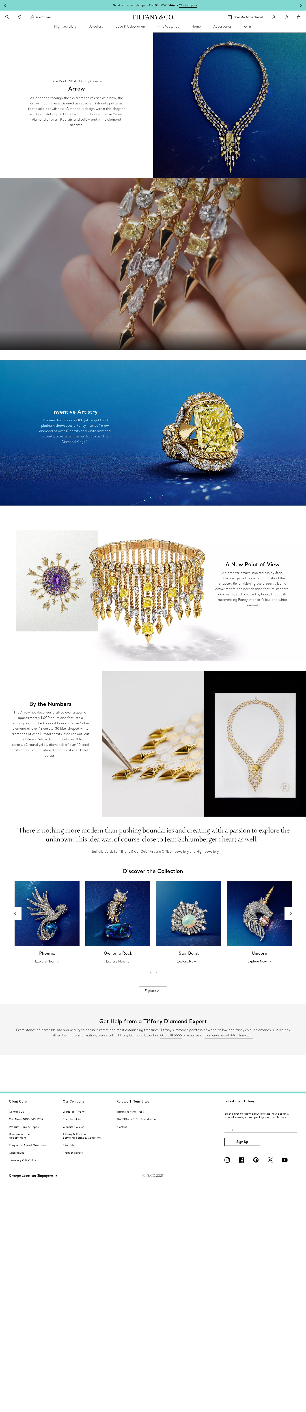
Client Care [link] (43, 17)
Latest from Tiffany (239, 1101)
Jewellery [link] (96, 26)
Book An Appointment (248, 17)
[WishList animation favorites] (286, 17)
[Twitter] (271, 1160)
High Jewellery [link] (65, 26)
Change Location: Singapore (31, 1176)
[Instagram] (228, 1160)
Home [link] (196, 26)
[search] (7, 17)
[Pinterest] (256, 1160)
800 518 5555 (171, 1035)
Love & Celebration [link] (130, 26)
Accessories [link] (222, 26)
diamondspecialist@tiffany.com (229, 1035)
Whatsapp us (188, 5)
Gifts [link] (248, 26)
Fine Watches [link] (168, 26)
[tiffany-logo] (152, 17)
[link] (20, 17)
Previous (15, 913)
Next (290, 913)
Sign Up (242, 1142)
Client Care (18, 1101)
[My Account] (274, 17)
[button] (7, 17)
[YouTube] (285, 1160)
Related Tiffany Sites (132, 1101)
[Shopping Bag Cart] (299, 17)
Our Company (73, 1101)
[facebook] (242, 1160)
